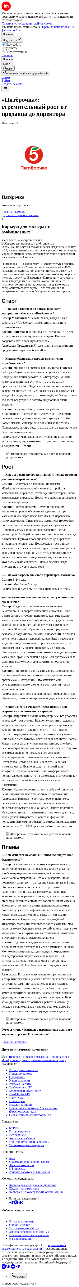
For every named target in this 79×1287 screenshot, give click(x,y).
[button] (6, 77)
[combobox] (17, 1276)
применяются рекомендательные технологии (34, 1247)
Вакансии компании (15, 211)
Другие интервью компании (20, 215)
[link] (8, 68)
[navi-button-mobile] (5, 89)
